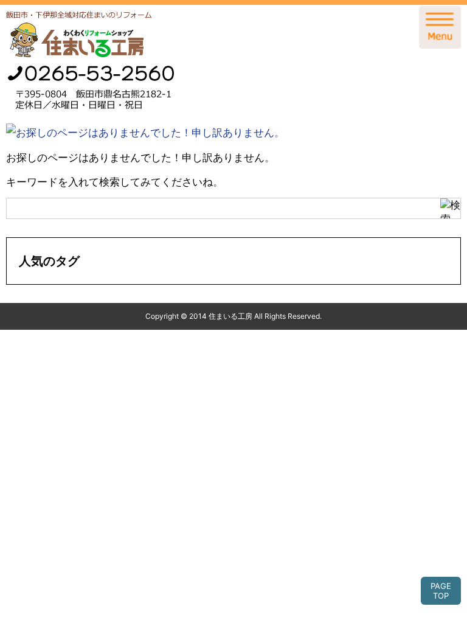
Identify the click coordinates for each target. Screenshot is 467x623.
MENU (439, 27)
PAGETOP (441, 590)
